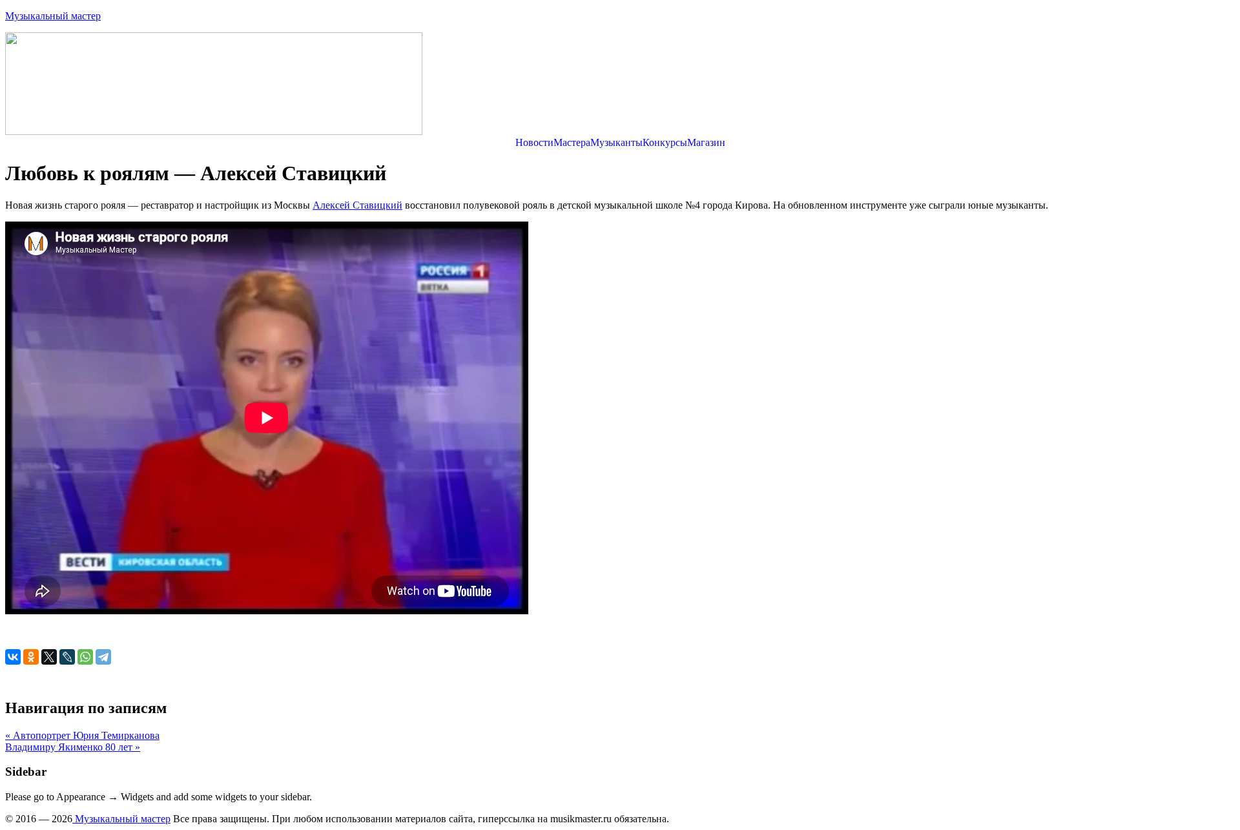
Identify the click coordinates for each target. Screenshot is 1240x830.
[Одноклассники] (31, 657)
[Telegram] (103, 657)
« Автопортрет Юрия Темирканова (82, 735)
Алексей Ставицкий (357, 205)
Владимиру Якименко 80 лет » (72, 747)
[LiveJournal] (67, 657)
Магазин (706, 143)
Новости (534, 143)
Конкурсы (665, 143)
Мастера (571, 143)
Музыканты (616, 143)
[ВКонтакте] (13, 657)
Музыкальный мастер (53, 15)
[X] (49, 657)
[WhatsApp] (85, 657)
